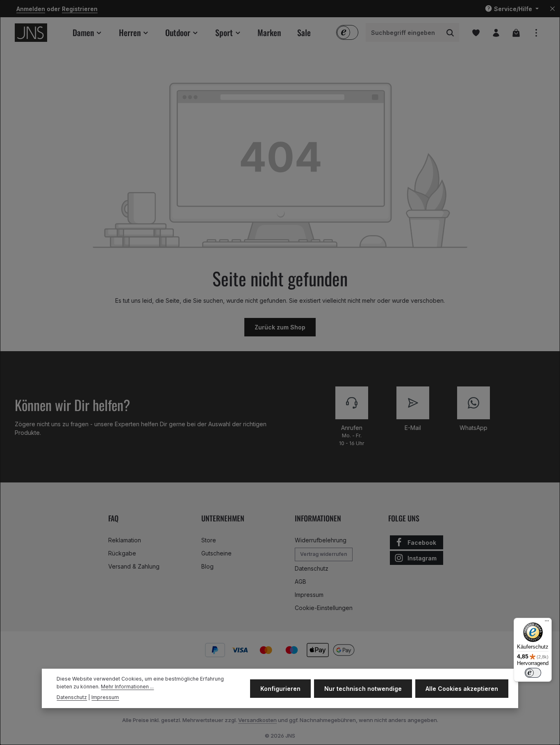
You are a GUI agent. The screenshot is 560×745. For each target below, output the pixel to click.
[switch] (533, 673)
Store (208, 540)
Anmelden (30, 8)
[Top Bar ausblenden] (552, 9)
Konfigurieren (280, 688)
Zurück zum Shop (280, 327)
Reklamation (124, 540)
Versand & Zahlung (133, 566)
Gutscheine (216, 553)
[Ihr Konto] (496, 32)
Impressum (309, 594)
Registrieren (80, 8)
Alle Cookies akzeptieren (462, 688)
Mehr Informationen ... (127, 686)
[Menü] (547, 623)
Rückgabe (122, 553)
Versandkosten (257, 720)
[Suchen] (450, 32)
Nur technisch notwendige (363, 688)
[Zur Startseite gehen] (31, 32)
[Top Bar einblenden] (536, 32)
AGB (300, 581)
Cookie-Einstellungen (324, 607)
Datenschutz (311, 568)
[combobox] (404, 32)
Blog (207, 566)
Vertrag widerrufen (323, 554)
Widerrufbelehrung (320, 540)
